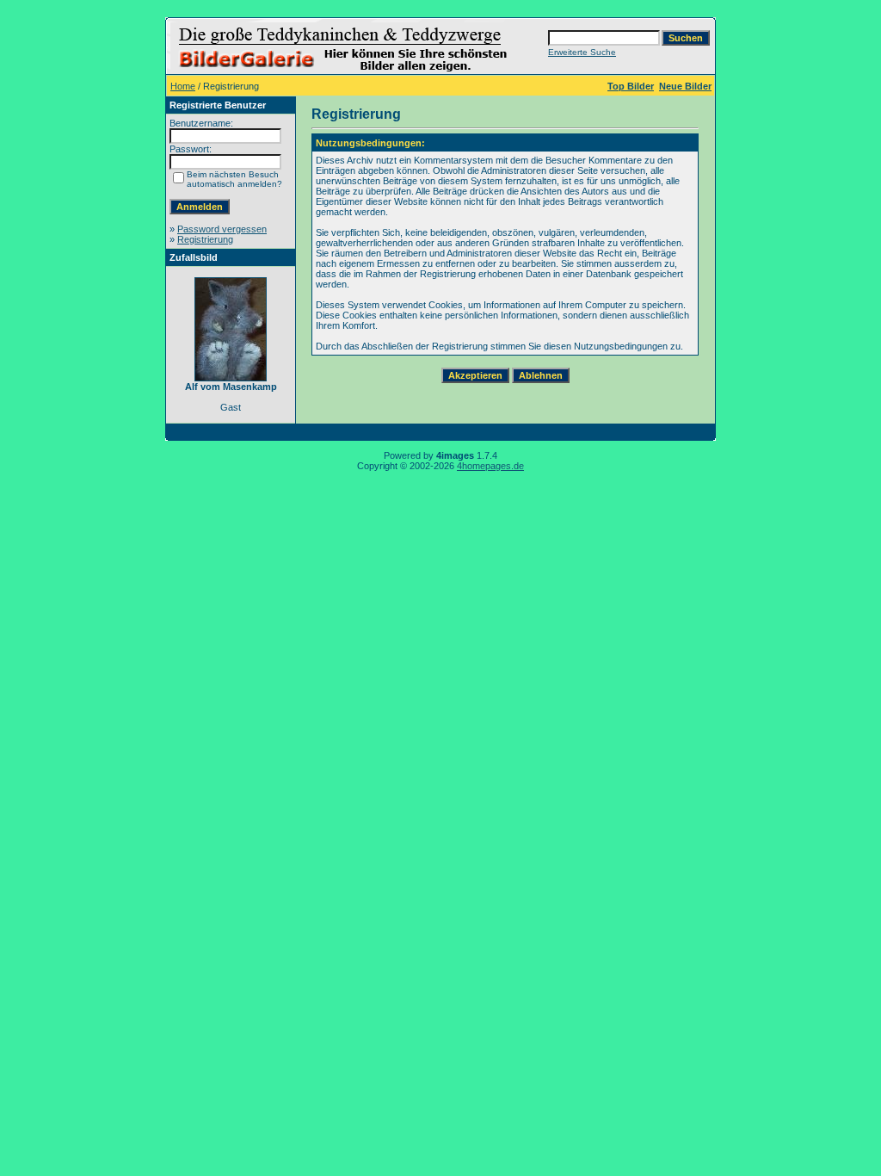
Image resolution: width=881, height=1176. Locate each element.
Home (182, 86)
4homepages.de (490, 466)
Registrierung (205, 239)
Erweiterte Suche (582, 52)
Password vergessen (222, 229)
